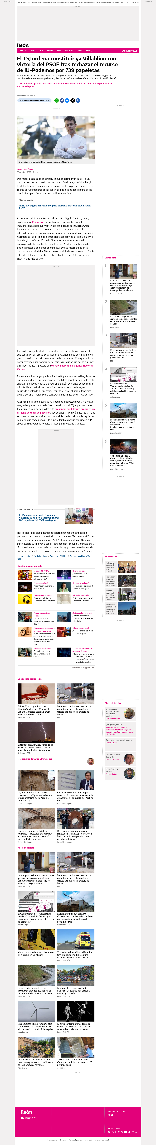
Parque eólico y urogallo (76, 2)
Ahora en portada (26, 848)
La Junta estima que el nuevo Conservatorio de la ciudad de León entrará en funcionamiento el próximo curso (75, 917)
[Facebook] (62, 100)
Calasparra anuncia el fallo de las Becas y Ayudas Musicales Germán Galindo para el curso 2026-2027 (111, 567)
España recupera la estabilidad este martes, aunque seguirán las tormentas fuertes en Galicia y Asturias (110, 595)
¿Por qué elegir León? (114, 724)
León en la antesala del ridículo (113, 756)
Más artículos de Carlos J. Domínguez (35, 759)
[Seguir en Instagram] (122, 1132)
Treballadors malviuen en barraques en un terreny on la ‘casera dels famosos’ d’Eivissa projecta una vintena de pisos (111, 581)
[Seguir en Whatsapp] (133, 1132)
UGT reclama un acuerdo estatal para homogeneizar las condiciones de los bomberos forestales (35, 1062)
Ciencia (58, 51)
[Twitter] (72, 100)
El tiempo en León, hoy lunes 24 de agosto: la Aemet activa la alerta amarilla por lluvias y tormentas (35, 747)
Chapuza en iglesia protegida (103, 2)
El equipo (63, 1140)
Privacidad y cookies (75, 1140)
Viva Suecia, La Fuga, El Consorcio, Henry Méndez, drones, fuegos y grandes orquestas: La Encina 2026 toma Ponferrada (122, 460)
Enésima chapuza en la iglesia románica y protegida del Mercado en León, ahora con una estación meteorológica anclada (35, 835)
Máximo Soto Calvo (113, 719)
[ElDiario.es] (130, 51)
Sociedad (49, 51)
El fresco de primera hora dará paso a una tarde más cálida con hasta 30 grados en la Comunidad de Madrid (111, 609)
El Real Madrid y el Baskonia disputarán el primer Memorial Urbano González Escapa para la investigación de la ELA (34, 710)
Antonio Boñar (111, 774)
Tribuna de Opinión (113, 703)
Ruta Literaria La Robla (63, 2)
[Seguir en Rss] (136, 1132)
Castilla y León (91, 51)
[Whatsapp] (56, 100)
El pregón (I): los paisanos (112, 770)
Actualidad (23, 51)
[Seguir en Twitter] (113, 1132)
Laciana (20, 556)
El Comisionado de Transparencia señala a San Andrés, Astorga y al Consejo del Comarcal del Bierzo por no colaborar (36, 917)
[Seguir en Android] (109, 1115)
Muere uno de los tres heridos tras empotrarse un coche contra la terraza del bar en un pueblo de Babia (74, 710)
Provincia (37, 556)
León (45, 556)
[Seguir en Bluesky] (109, 1132)
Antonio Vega (23, 925)
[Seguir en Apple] (112, 1115)
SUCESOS (127, 2)
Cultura (41, 51)
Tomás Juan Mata (112, 760)
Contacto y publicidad (101, 1140)
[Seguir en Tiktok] (129, 1132)
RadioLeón (38, 222)
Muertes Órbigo (36, 2)
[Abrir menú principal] (137, 45)
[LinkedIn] (78, 100)
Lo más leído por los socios (30, 679)
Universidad (68, 51)
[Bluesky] (67, 100)
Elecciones (54, 556)
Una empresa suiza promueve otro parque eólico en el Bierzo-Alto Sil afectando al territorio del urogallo (35, 1026)
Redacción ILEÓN (24, 717)
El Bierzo (79, 51)
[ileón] (34, 1112)
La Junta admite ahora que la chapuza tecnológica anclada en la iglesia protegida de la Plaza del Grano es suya (35, 796)
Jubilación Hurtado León (137, 2)
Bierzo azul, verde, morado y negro (119, 740)
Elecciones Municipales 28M (80, 556)
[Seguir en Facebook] (115, 1132)
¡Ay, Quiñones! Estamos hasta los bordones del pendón (112, 712)
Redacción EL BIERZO (118, 469)
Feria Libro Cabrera (89, 2)
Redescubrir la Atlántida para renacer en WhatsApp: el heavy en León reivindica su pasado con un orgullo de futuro (74, 835)
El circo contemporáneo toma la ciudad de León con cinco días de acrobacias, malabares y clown (74, 1026)
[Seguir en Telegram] (119, 1132)
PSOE (19, 559)
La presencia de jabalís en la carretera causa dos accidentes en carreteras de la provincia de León (35, 991)
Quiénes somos (52, 1140)
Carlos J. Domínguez (25, 169)
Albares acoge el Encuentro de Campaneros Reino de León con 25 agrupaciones (74, 1062)
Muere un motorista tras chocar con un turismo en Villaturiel (36, 953)
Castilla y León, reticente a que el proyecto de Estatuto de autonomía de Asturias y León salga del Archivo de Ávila (75, 796)
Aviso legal (88, 1140)
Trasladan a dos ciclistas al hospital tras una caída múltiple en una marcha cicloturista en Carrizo (75, 955)
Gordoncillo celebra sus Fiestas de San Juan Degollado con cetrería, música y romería (74, 991)
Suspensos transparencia (49, 2)
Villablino (63, 556)
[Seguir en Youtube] (125, 1132)
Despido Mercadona (117, 2)
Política (32, 51)
